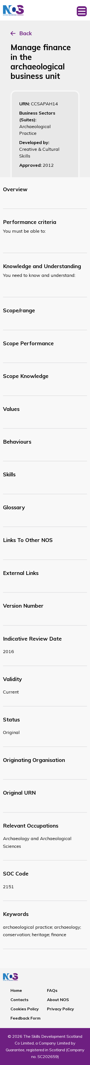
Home (16, 990)
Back (25, 33)
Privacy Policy (60, 1008)
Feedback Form (25, 1018)
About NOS (58, 999)
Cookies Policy (24, 1008)
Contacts (19, 999)
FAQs (52, 990)
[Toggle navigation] (82, 10)
